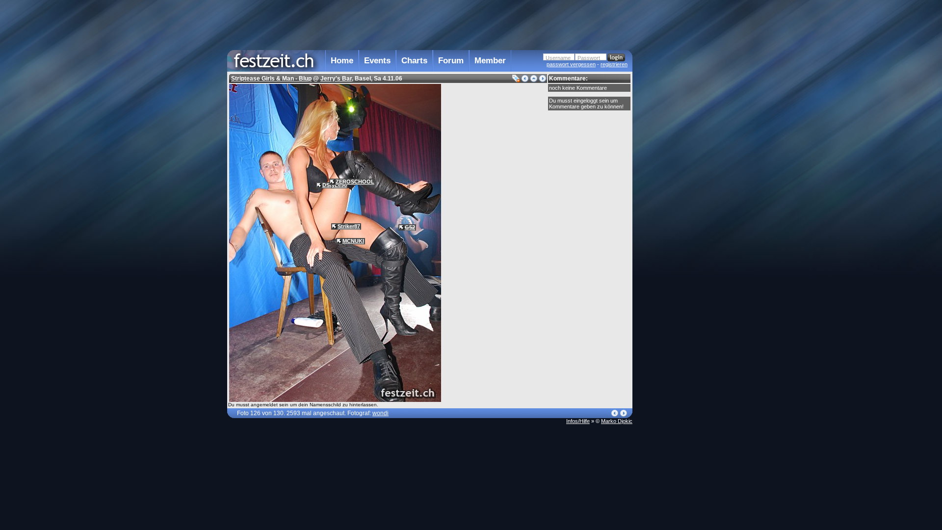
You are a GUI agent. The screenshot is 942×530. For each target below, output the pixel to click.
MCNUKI (353, 241)
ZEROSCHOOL (355, 182)
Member (490, 60)
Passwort (588, 58)
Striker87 (349, 226)
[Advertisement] (675, 198)
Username (558, 58)
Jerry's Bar (336, 78)
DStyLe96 (334, 185)
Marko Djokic (616, 421)
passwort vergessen (571, 64)
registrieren (614, 64)
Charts (414, 60)
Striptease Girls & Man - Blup (271, 78)
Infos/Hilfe (578, 421)
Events (377, 60)
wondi (380, 413)
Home (342, 60)
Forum (451, 60)
